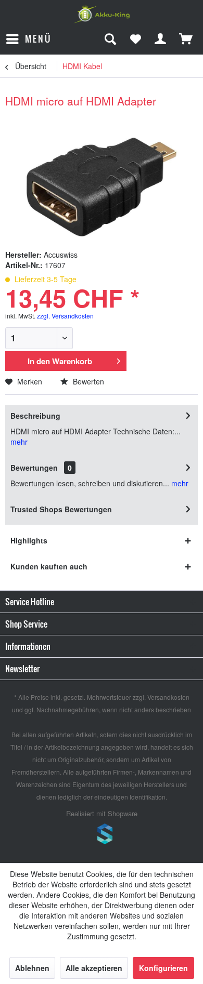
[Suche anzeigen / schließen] (109, 39)
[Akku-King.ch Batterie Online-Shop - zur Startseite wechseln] (101, 14)
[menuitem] (28, 39)
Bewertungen (34, 467)
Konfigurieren (163, 968)
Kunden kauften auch (48, 566)
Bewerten (87, 381)
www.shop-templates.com (101, 835)
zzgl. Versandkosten (65, 315)
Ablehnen (32, 968)
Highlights (28, 540)
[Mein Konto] (160, 39)
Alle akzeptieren (94, 968)
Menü (38, 38)
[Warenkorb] (186, 39)
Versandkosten (168, 697)
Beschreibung (35, 415)
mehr (19, 441)
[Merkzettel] (135, 39)
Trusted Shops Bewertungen (61, 509)
